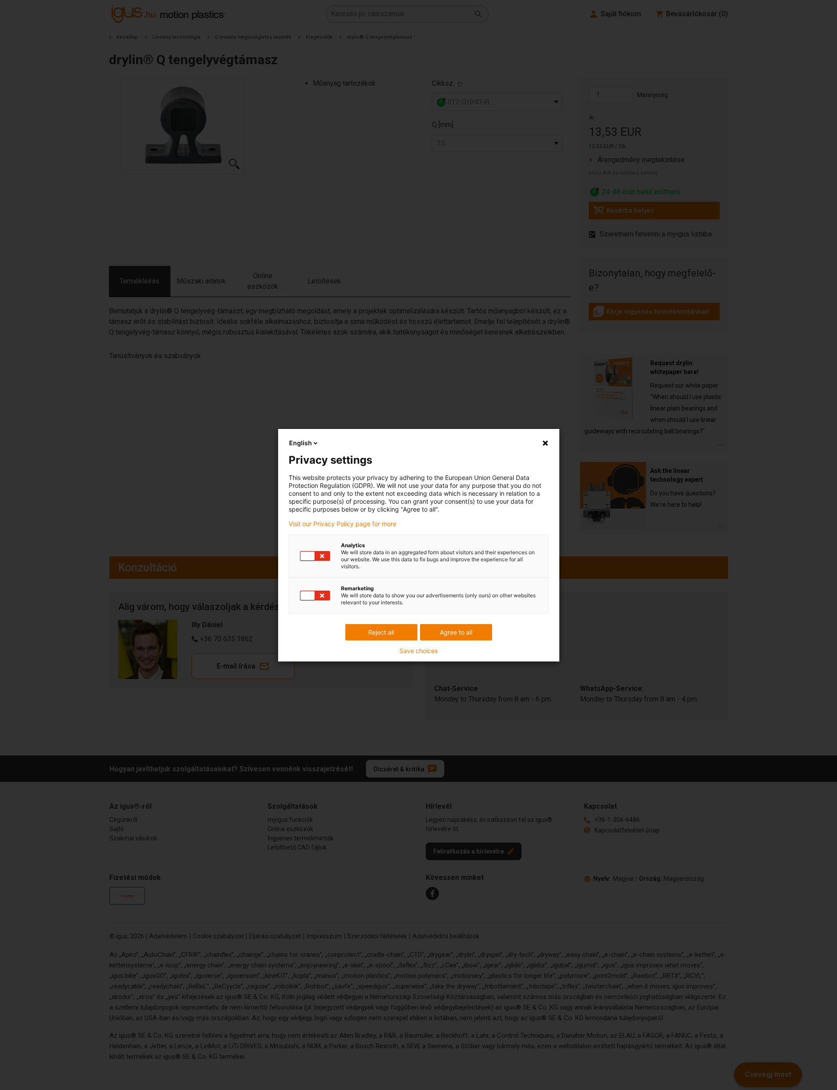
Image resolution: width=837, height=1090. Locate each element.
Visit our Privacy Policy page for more (342, 523)
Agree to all (456, 632)
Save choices (418, 650)
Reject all (381, 632)
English (300, 443)
